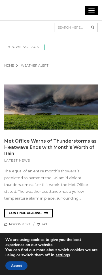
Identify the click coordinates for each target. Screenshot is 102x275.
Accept (16, 265)
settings (63, 255)
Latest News (17, 160)
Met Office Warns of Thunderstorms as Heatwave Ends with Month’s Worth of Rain (50, 147)
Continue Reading (25, 213)
